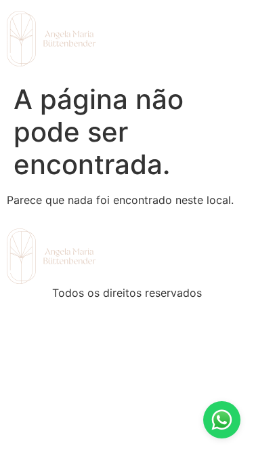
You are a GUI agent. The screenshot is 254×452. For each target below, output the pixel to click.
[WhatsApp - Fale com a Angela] (221, 419)
